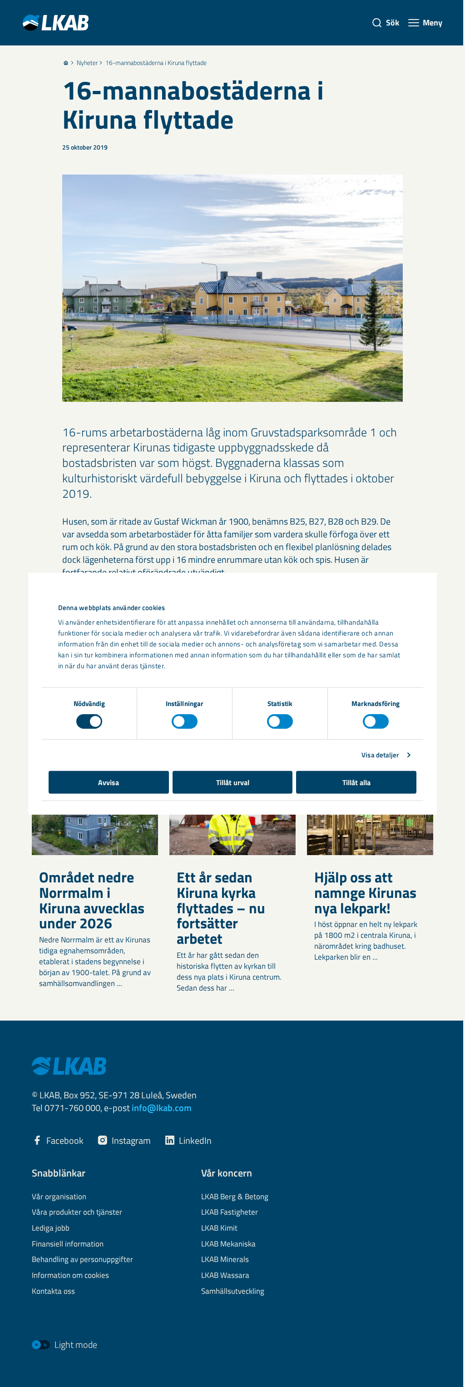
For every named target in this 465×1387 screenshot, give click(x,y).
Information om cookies (70, 1275)
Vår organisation (59, 1197)
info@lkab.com (162, 1108)
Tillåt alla (356, 781)
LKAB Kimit (219, 1228)
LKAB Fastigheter (229, 1212)
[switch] (185, 721)
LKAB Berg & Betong (234, 1197)
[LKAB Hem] (56, 22)
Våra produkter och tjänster (77, 1212)
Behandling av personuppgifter (82, 1259)
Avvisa (108, 781)
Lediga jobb (50, 1228)
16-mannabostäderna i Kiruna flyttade (156, 62)
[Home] (65, 62)
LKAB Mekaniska (228, 1244)
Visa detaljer (380, 755)
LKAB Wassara (225, 1275)
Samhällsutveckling (232, 1291)
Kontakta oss (53, 1291)
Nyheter (87, 62)
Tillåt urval (232, 781)
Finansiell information (68, 1244)
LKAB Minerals (225, 1259)
